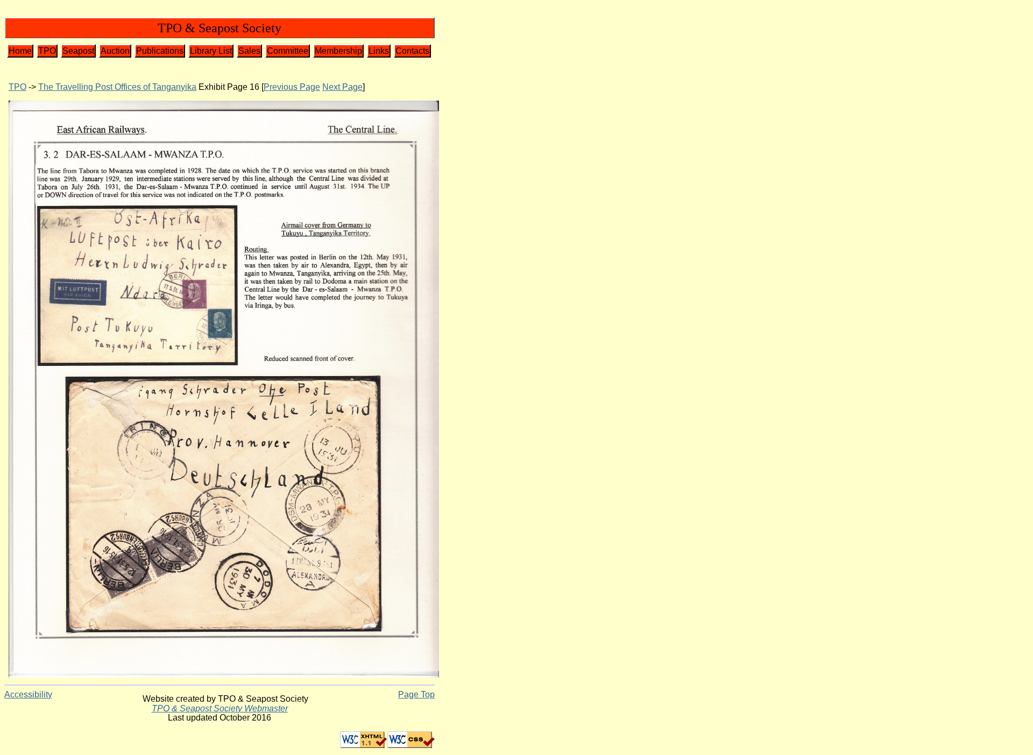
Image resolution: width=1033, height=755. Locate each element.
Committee (287, 50)
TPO (47, 50)
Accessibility (28, 694)
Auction (115, 50)
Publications (159, 50)
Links (379, 50)
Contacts (412, 50)
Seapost (78, 50)
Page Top (416, 694)
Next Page (342, 86)
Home (20, 50)
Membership (338, 50)
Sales (249, 50)
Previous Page (292, 86)
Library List (211, 50)
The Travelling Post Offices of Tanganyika (117, 86)
